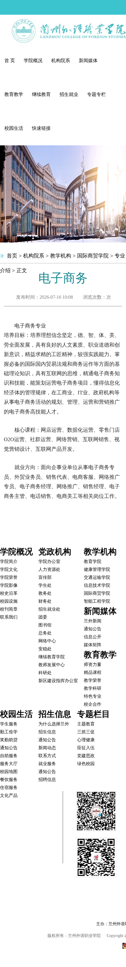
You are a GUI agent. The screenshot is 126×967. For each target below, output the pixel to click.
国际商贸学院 (93, 256)
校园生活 (13, 128)
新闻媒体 (88, 60)
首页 (12, 256)
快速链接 (41, 128)
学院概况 (33, 60)
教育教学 (13, 94)
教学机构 (60, 256)
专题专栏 (96, 94)
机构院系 (60, 60)
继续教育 (41, 94)
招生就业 (68, 94)
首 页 (9, 60)
